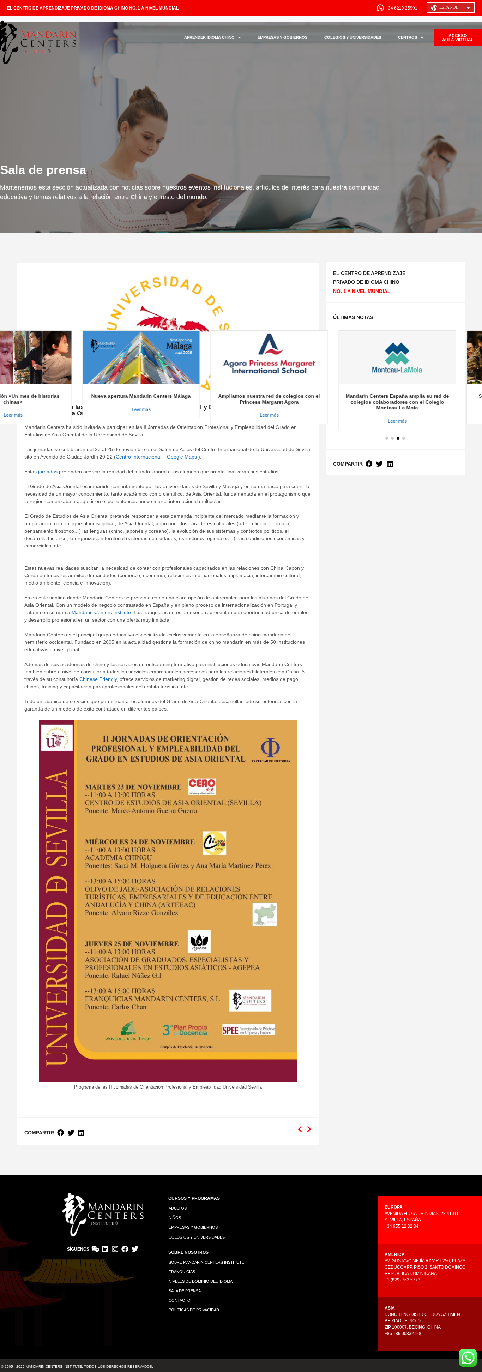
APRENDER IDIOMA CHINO (209, 37)
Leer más (139, 409)
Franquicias (182, 1272)
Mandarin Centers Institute (101, 612)
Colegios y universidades (197, 1237)
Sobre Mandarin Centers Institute (206, 1262)
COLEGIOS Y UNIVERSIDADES (352, 37)
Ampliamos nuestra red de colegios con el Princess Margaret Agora (267, 399)
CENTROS (407, 37)
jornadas (48, 471)
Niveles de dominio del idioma (201, 1281)
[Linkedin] (105, 1249)
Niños (175, 1218)
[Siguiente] (308, 1129)
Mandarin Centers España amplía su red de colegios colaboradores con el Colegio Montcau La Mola (395, 402)
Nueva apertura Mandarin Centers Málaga (139, 396)
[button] (60, 1133)
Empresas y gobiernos (193, 1227)
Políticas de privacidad (194, 1310)
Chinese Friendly (98, 679)
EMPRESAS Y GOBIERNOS (282, 37)
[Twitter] (135, 1249)
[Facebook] (125, 1249)
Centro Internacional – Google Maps (156, 457)
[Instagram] (115, 1249)
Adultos (178, 1208)
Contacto (180, 1300)
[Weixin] (95, 1249)
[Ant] (301, 1129)
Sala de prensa (185, 1291)
